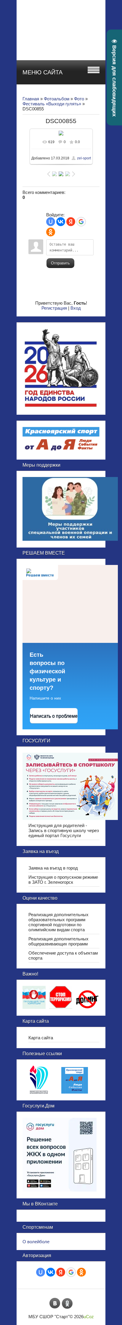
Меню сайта (42, 72)
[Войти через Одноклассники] (50, 232)
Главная (31, 98)
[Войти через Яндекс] (70, 221)
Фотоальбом (56, 98)
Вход (75, 308)
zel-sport (84, 158)
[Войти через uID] (50, 221)
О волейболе (36, 1241)
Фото (79, 98)
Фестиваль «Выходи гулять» (52, 103)
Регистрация (54, 308)
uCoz (89, 1316)
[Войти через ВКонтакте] (60, 221)
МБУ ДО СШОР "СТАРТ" (76, 15)
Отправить (60, 263)
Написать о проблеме (54, 715)
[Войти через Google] (81, 221)
